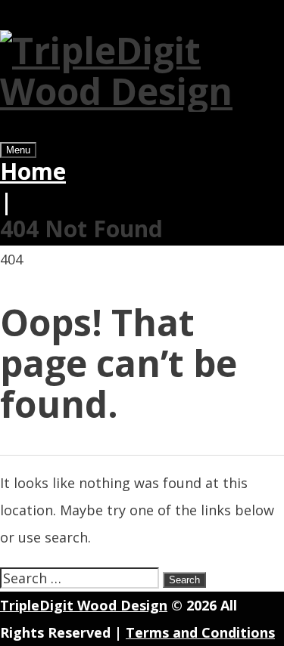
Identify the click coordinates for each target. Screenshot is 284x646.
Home (33, 171)
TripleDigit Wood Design (83, 605)
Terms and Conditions (200, 632)
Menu (18, 150)
